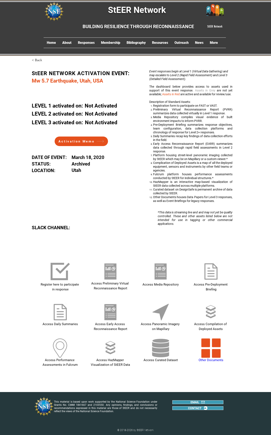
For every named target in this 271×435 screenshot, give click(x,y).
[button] (46, 60)
